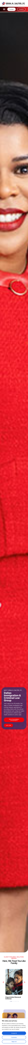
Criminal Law (10, 997)
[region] (14, 1031)
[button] (4, 9)
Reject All (14, 1041)
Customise (14, 1037)
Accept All (14, 1033)
